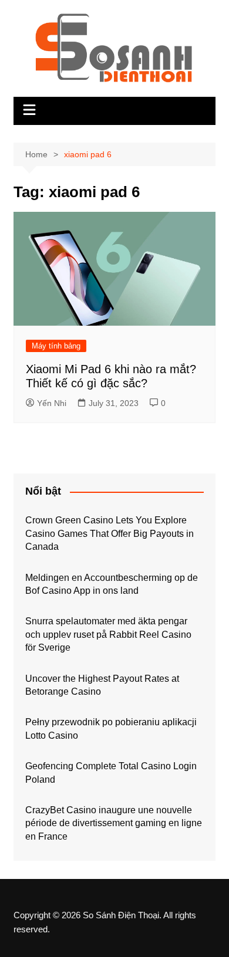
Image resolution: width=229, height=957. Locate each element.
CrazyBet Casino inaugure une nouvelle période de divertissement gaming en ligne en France (113, 823)
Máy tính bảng (56, 345)
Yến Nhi (51, 403)
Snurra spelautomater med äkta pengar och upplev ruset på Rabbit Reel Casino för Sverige (108, 634)
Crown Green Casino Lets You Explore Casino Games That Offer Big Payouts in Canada (109, 533)
